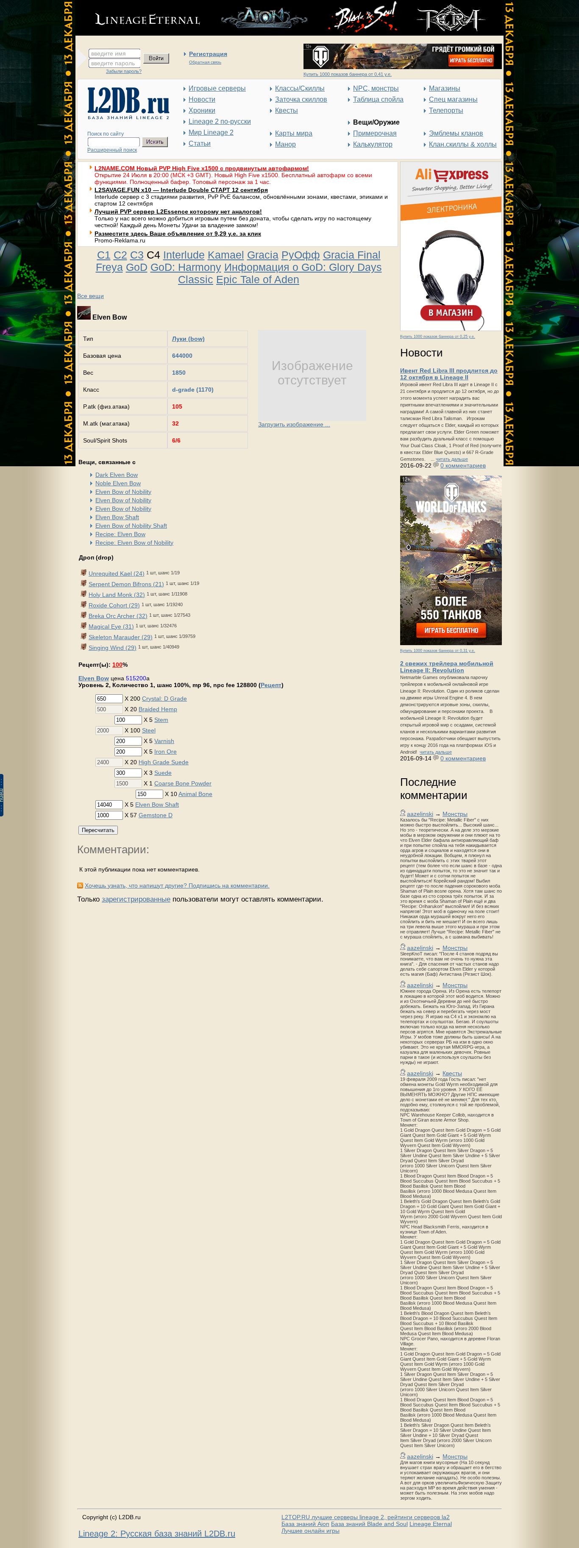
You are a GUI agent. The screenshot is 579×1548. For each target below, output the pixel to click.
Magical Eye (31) (111, 626)
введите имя (108, 53)
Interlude (184, 255)
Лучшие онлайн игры (310, 1530)
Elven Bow (93, 678)
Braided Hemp (158, 709)
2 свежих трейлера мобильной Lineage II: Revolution (446, 667)
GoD (137, 267)
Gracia (262, 255)
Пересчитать (98, 830)
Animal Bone (195, 794)
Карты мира (293, 133)
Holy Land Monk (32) (117, 594)
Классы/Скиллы (300, 88)
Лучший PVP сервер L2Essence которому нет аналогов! (178, 211)
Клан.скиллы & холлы (463, 144)
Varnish (164, 741)
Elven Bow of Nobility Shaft (131, 525)
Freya (109, 267)
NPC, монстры (376, 88)
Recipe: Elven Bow (120, 534)
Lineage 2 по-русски (220, 121)
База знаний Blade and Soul (369, 1523)
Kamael (226, 255)
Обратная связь (205, 62)
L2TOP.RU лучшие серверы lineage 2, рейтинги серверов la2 (365, 1517)
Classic (195, 279)
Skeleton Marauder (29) (121, 637)
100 (117, 664)
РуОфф (300, 255)
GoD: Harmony (185, 267)
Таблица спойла (378, 99)
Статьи (200, 143)
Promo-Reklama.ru (120, 240)
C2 (120, 255)
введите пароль (113, 63)
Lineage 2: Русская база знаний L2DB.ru (156, 1533)
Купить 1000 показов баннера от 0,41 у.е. (347, 74)
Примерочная (375, 133)
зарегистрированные (136, 899)
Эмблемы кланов (456, 133)
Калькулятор (372, 144)
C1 (104, 255)
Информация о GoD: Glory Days (303, 267)
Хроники (202, 110)
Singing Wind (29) (112, 647)
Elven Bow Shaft (117, 517)
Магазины (444, 88)
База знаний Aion (305, 1523)
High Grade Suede (164, 762)
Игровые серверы (217, 88)
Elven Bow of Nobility (123, 491)
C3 (137, 255)
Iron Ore (165, 751)
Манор (285, 144)
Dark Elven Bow (116, 474)
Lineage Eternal (430, 1523)
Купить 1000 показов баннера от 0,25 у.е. (437, 336)
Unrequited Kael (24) (117, 573)
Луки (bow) (188, 338)
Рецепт (271, 685)
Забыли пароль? (124, 71)
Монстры (455, 813)
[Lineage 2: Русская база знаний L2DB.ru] (124, 117)
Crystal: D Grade (164, 698)
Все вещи (90, 295)
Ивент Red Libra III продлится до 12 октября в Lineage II (449, 374)
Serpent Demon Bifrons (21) (126, 584)
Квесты (286, 110)
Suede (163, 772)
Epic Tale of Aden (257, 279)
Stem (161, 719)
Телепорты (446, 110)
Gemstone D (156, 815)
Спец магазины (453, 99)
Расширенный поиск (112, 150)
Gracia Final (352, 255)
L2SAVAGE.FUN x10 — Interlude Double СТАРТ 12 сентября (181, 190)
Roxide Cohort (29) (114, 605)
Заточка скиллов (301, 99)
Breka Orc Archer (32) (118, 616)
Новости (202, 99)
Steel (149, 730)
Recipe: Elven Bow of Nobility (134, 542)
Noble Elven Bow (118, 483)
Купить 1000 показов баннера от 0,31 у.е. (437, 651)
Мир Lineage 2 (211, 132)
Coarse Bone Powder (183, 783)
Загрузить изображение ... (294, 424)
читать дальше (452, 459)
